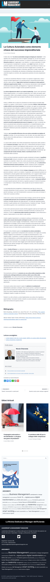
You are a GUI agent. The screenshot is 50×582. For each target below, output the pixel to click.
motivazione (10, 506)
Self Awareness (33, 508)
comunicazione (13, 497)
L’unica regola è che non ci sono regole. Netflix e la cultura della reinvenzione (26, 338)
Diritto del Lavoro (22, 500)
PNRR (23, 506)
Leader (26, 504)
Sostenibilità (23, 511)
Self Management (42, 508)
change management (42, 553)
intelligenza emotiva (7, 504)
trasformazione (42, 511)
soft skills (17, 511)
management (39, 504)
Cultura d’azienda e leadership (14, 339)
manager (45, 504)
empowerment (14, 557)
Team (27, 511)
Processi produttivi (15, 564)
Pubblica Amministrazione (13, 508)
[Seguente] (46, 426)
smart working (8, 511)
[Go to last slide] (4, 426)
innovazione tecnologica (40, 502)
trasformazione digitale (8, 513)
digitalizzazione (30, 497)
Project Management (22, 564)
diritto (15, 500)
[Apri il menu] (49, 4)
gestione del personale (28, 557)
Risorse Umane (26, 508)
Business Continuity (6, 494)
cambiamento (34, 494)
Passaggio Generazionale (42, 562)
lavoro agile (20, 504)
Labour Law (14, 504)
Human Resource (23, 502)
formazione (35, 500)
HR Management (15, 502)
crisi (24, 497)
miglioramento (29, 562)
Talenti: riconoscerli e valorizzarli (10, 390)
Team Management (34, 511)
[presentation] (13, 417)
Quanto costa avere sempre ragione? (38, 390)
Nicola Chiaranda (22, 349)
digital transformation (35, 555)
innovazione (32, 502)
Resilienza (20, 508)
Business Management (20, 494)
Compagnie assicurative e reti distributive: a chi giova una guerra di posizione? (12, 436)
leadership (32, 505)
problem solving (28, 506)
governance (10, 502)
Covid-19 (20, 497)
